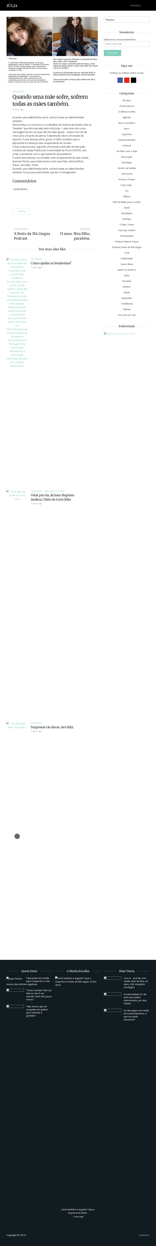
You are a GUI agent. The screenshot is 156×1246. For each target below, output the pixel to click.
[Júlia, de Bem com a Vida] (12, 5)
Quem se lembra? (126, 269)
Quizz (127, 275)
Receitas (126, 281)
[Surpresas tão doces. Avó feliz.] (17, 836)
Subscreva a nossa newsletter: (120, 39)
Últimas (127, 309)
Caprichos (127, 134)
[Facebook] (120, 80)
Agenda (127, 117)
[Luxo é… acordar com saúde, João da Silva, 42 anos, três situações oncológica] (112, 983)
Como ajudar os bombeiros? (51, 263)
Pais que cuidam (126, 230)
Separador (126, 297)
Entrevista (126, 173)
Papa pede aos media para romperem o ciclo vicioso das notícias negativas (28, 981)
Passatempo (126, 235)
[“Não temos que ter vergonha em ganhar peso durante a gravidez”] (15, 1011)
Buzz (126, 128)
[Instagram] (133, 80)
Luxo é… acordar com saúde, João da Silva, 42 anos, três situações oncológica (136, 982)
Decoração (126, 156)
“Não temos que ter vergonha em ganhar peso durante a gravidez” (37, 1011)
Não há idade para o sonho (127, 201)
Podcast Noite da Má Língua (127, 247)
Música (126, 196)
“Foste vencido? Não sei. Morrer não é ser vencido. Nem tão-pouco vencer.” (39, 995)
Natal (126, 207)
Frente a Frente (127, 179)
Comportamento (126, 139)
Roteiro (127, 286)
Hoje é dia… (127, 185)
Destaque (18, 91)
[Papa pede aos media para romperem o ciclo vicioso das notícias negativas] (15, 978)
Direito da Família (127, 168)
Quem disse (127, 264)
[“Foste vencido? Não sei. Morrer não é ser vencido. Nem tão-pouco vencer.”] (15, 995)
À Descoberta (127, 105)
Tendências (127, 303)
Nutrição (126, 218)
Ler (127, 190)
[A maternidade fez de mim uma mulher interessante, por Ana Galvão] (112, 999)
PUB (126, 252)
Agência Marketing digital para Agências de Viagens (33, 1234)
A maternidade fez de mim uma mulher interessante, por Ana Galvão (135, 999)
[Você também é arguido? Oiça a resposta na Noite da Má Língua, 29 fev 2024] (78, 1090)
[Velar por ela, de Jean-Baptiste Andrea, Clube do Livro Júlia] (17, 604)
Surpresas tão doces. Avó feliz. (52, 727)
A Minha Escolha (127, 111)
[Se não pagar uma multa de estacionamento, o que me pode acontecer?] (112, 1015)
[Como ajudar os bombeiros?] (17, 372)
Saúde (127, 292)
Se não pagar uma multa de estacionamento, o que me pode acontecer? (136, 1015)
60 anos (127, 100)
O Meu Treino (127, 224)
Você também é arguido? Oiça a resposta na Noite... (78, 1211)
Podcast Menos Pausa (126, 241)
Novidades (126, 213)
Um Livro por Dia (54, 491)
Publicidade (127, 258)
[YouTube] (126, 80)
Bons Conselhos (126, 122)
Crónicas (126, 145)
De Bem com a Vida (127, 151)
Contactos (135, 5)
